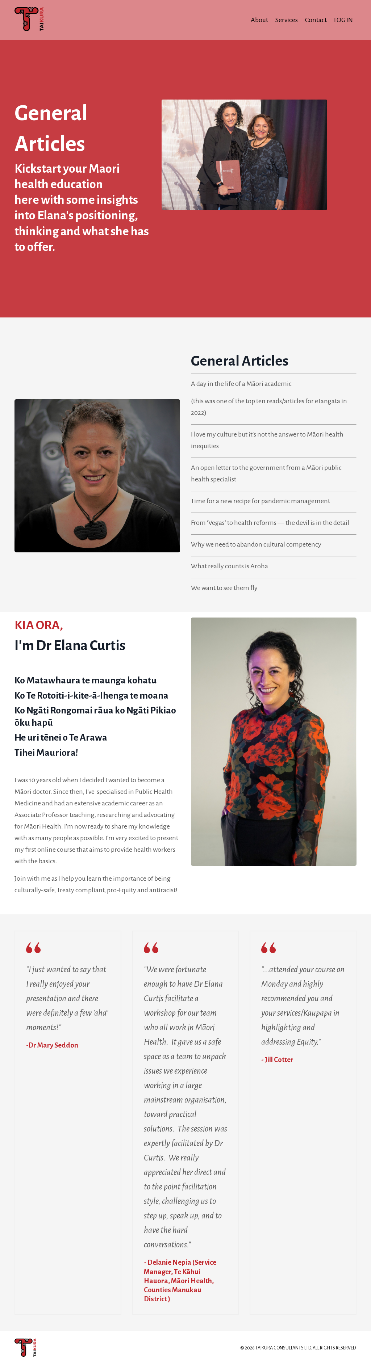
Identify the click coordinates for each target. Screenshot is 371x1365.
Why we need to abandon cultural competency (256, 544)
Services (286, 20)
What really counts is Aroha (229, 566)
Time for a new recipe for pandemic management (260, 501)
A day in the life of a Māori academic (241, 383)
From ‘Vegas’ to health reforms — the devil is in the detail (270, 522)
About (259, 20)
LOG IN (343, 20)
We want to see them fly (224, 587)
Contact (316, 20)
